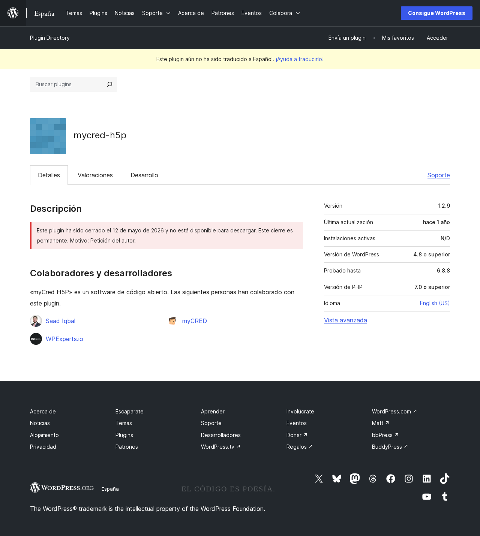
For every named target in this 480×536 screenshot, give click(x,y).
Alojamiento (44, 435)
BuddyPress (390, 446)
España (110, 489)
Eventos (296, 423)
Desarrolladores (221, 435)
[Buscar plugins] (109, 84)
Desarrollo (144, 175)
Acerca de (43, 411)
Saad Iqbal (60, 321)
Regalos (299, 446)
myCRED (194, 321)
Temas (124, 423)
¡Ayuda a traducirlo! (300, 59)
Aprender (213, 411)
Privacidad (43, 446)
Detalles (49, 175)
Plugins (124, 435)
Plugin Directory (50, 37)
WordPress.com (394, 411)
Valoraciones (95, 175)
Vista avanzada (345, 320)
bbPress (385, 435)
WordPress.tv (221, 446)
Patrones (127, 446)
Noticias (40, 423)
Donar (297, 435)
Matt (381, 423)
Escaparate (130, 411)
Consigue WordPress (436, 13)
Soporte (439, 175)
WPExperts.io (64, 339)
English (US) (435, 303)
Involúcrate (300, 411)
